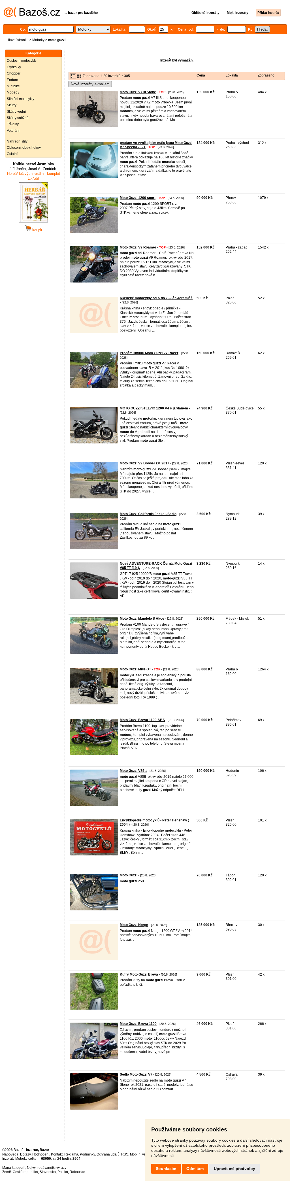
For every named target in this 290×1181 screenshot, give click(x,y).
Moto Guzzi (128, 875)
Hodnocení (40, 1154)
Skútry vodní (16, 112)
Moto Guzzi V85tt (133, 771)
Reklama (71, 1154)
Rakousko (77, 1172)
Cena (201, 75)
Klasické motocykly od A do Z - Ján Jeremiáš (156, 298)
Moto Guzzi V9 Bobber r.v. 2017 (144, 463)
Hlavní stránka (18, 40)
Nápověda (10, 1154)
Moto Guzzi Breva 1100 (138, 1024)
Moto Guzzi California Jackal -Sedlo (148, 514)
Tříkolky (13, 124)
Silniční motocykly (20, 99)
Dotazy (25, 1154)
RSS (124, 1154)
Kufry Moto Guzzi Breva (139, 974)
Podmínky (87, 1154)
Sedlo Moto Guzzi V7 (136, 1074)
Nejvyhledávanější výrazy (46, 1168)
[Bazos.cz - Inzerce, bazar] (32, 16)
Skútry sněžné (18, 118)
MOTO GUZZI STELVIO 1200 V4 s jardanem (154, 408)
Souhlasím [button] (166, 1168)
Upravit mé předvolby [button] (234, 1168)
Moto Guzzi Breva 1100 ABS (142, 720)
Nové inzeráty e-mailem (90, 84)
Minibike (13, 86)
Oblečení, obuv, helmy (24, 148)
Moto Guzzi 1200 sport (137, 198)
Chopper (13, 73)
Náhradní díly (17, 141)
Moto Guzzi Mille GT (135, 669)
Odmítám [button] (195, 1168)
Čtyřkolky (14, 67)
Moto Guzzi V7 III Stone (138, 92)
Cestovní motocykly (22, 61)
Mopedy (13, 92)
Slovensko (48, 1172)
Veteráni (13, 131)
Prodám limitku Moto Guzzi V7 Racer (149, 353)
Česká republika (25, 1172)
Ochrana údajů (108, 1154)
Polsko (62, 1172)
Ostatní (12, 154)
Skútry (11, 105)
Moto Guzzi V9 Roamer (138, 247)
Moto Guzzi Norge (134, 925)
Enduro (12, 80)
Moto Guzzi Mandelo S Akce (142, 619)
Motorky (38, 40)
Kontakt (57, 1154)
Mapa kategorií (13, 1168)
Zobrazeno (266, 75)
